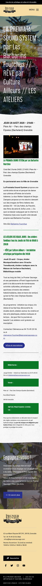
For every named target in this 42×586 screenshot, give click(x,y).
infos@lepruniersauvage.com (14, 539)
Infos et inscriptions (14, 345)
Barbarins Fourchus (19, 224)
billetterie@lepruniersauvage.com (19, 375)
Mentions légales (10, 583)
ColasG (28, 583)
